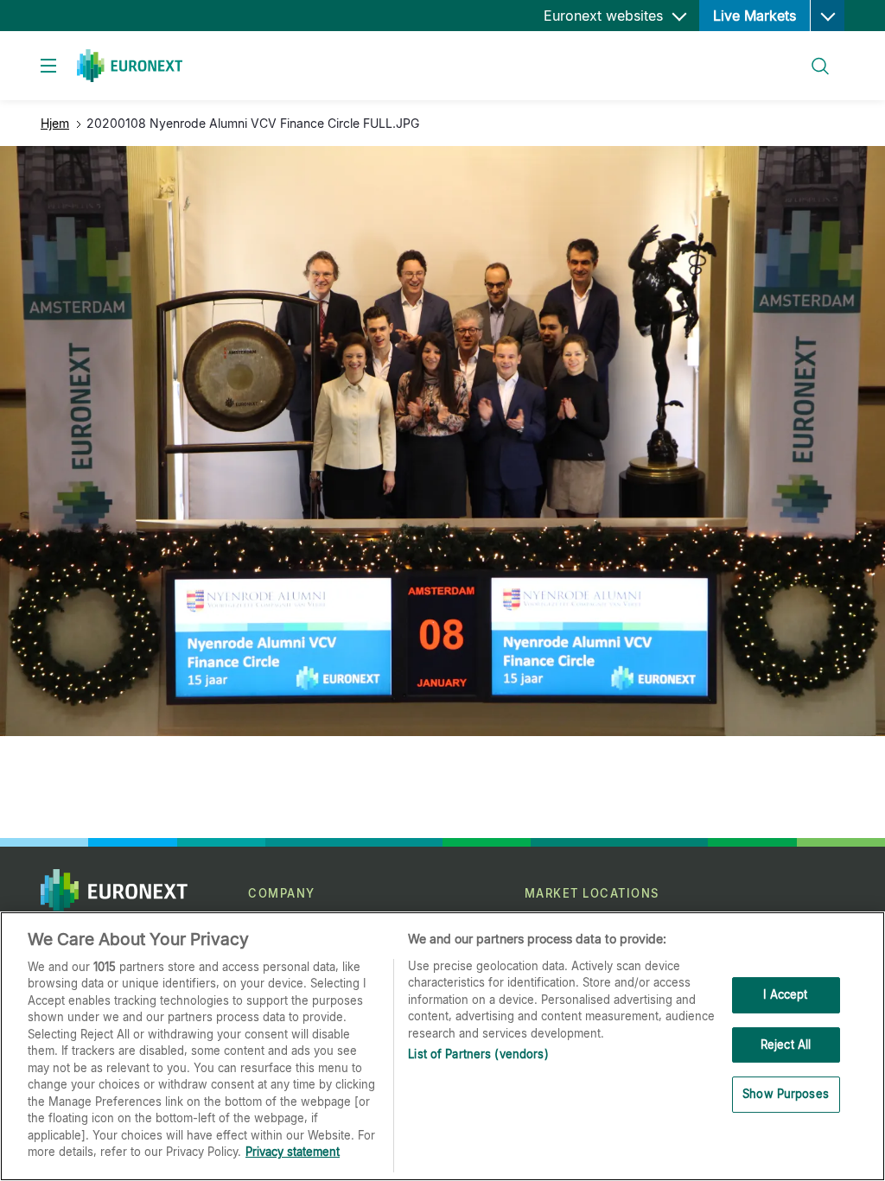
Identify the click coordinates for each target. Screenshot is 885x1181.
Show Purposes (785, 1094)
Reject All (786, 1044)
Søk (811, 55)
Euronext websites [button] (605, 15)
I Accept (785, 994)
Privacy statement (292, 1152)
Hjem (55, 123)
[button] (827, 15)
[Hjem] (129, 65)
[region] (442, 1046)
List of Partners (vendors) (478, 1054)
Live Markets (754, 15)
